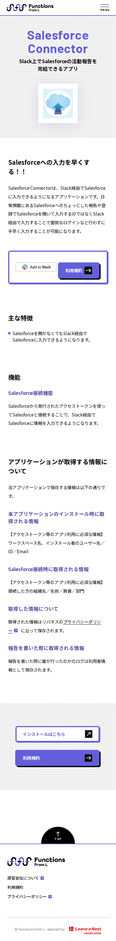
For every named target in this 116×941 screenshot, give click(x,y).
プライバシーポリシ (27, 896)
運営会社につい (23, 878)
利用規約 (15, 887)
